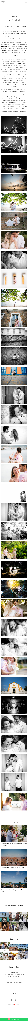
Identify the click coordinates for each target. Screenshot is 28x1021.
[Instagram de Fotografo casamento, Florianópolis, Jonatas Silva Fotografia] (15, 999)
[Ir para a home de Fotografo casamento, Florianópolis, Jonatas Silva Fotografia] (3, 2)
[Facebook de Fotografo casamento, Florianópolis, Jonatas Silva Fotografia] (12, 999)
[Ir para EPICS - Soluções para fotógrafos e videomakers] (14, 1004)
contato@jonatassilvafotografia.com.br (14, 974)
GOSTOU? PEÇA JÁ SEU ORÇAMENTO (14, 982)
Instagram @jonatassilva (14, 905)
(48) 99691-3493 (14, 972)
